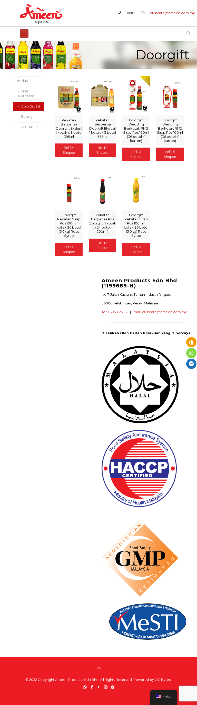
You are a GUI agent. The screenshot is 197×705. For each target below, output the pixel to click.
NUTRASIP (29, 127)
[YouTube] (99, 686)
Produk (22, 81)
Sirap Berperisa (26, 93)
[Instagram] (106, 686)
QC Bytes (163, 679)
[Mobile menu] (24, 33)
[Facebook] (92, 686)
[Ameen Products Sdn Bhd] (41, 13)
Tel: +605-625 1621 (115, 312)
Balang (27, 116)
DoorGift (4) (30, 106)
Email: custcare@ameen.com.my (159, 312)
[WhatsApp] (85, 686)
